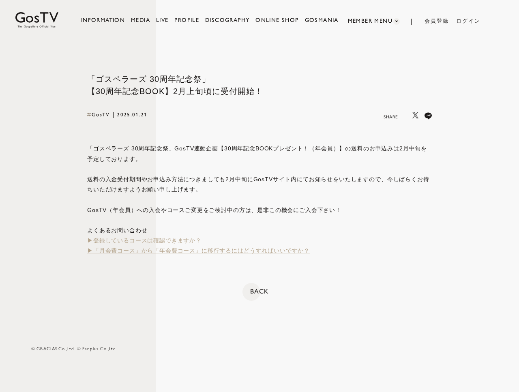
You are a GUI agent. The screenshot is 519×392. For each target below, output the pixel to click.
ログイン (468, 21)
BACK (259, 291)
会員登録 (437, 21)
